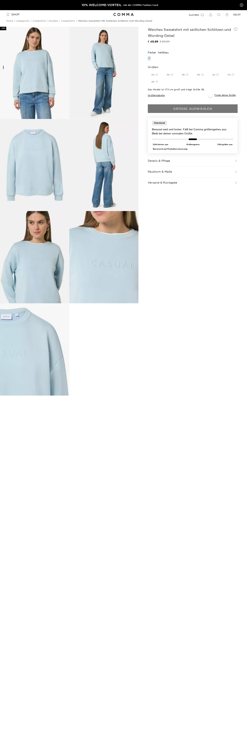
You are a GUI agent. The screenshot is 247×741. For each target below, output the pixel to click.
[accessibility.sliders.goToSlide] (3, 67)
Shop (15, 14)
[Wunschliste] (218, 14)
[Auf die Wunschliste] (236, 29)
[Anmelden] (210, 14)
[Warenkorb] (227, 14)
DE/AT (237, 14)
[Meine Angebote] (241, 5)
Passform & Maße (160, 171)
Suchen (194, 15)
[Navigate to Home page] (123, 14)
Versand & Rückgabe (162, 182)
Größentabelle (156, 95)
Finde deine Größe (225, 95)
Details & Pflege (159, 160)
